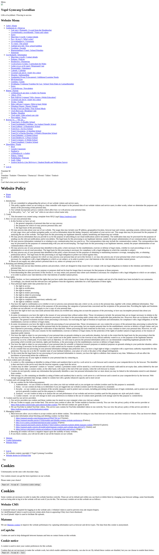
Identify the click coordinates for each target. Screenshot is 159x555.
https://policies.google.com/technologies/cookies (30, 409)
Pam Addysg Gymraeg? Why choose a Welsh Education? (33, 97)
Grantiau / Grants (17, 82)
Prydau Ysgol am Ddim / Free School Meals (28, 108)
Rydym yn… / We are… (15, 120)
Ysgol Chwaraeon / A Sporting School (26, 131)
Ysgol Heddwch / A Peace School (24, 138)
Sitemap (9, 438)
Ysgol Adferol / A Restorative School (25, 126)
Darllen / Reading (18, 113)
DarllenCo (15, 151)
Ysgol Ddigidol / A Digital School (24, 135)
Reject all (5, 485)
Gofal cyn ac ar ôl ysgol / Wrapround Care (27, 66)
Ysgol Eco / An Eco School (22, 129)
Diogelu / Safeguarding (20, 75)
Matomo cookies (13, 525)
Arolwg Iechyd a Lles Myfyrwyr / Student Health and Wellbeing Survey (39, 162)
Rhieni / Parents (12, 91)
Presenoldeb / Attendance (21, 68)
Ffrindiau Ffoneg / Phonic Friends (24, 106)
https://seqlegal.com (68, 216)
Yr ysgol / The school (19, 44)
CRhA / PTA (16, 95)
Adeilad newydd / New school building (26, 46)
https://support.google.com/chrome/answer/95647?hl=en (38, 418)
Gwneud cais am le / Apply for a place (26, 73)
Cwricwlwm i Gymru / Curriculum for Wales (28, 64)
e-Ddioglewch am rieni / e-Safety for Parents (28, 93)
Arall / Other (16, 160)
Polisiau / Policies (18, 59)
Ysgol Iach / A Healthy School (23, 122)
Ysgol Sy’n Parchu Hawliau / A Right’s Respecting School (34, 133)
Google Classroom (18, 149)
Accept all (14, 485)
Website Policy (12, 442)
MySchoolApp (17, 79)
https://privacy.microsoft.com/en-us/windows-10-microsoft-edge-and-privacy (46, 429)
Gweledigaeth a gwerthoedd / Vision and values (29, 32)
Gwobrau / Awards (18, 48)
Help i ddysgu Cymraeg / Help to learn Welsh (29, 104)
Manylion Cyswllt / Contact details (24, 37)
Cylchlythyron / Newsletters (22, 88)
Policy (8, 197)
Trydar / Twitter (17, 102)
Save (23, 553)
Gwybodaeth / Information (16, 55)
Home (8, 194)
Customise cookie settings (30, 485)
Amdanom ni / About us (15, 28)
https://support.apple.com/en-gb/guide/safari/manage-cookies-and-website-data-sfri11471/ (51, 427)
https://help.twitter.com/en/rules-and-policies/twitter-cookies (34, 405)
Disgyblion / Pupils (13, 144)
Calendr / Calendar (18, 70)
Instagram (15, 53)
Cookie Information (13, 440)
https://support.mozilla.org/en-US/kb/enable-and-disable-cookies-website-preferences (49, 420)
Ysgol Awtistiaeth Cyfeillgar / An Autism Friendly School (33, 124)
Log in (8, 167)
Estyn (13, 35)
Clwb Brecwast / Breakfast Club (23, 111)
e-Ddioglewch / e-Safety (20, 153)
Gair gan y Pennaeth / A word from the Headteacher (31, 30)
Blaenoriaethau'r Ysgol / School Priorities (27, 50)
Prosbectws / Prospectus (20, 61)
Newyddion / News (18, 117)
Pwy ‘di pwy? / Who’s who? (22, 39)
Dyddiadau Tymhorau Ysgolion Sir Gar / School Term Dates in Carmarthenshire (42, 84)
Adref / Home (11, 26)
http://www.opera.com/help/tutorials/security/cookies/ (37, 423)
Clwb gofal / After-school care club (25, 115)
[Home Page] (2, 4)
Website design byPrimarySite (18, 455)
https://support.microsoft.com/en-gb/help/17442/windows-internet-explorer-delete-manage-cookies (54, 425)
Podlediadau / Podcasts (20, 158)
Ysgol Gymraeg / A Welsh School (24, 140)
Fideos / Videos (17, 156)
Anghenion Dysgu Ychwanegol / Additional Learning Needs (35, 77)
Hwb (13, 147)
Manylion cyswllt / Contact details (24, 57)
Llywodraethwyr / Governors (22, 41)
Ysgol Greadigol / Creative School (24, 142)
